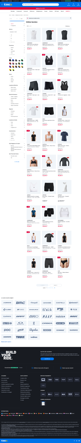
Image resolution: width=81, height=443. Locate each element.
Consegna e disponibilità (25, 394)
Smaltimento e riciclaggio (6, 392)
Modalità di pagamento (25, 386)
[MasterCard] (43, 380)
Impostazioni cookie (5, 390)
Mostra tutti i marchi (6, 341)
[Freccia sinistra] (28, 35)
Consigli (22, 400)
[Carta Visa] (50, 380)
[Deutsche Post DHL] (43, 394)
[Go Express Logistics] (70, 394)
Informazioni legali (5, 378)
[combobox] (62, 26)
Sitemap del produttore (25, 392)
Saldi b (37, 8)
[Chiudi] (70, 17)
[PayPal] (63, 380)
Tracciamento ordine (24, 388)
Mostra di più (13, 54)
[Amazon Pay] (70, 380)
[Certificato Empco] (43, 403)
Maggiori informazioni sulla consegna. (61, 429)
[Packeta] (77, 394)
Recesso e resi (23, 380)
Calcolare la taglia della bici (26, 390)
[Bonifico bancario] (43, 385)
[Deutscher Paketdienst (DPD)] (50, 394)
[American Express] (56, 380)
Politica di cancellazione (6, 386)
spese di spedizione (22, 422)
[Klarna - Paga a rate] (77, 380)
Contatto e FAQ (23, 378)
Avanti (55, 285)
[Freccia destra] (39, 35)
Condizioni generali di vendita (7, 384)
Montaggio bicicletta (24, 398)
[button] (17, 29)
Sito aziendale (4, 380)
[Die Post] (56, 394)
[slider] (9, 20)
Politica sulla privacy (5, 388)
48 (54, 287)
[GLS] (63, 394)
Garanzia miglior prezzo (25, 396)
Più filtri (17, 161)
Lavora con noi (4, 382)
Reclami (22, 382)
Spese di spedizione (24, 384)
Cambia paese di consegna (11, 425)
